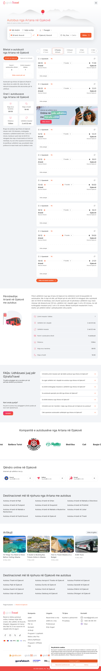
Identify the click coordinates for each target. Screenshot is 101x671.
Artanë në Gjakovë (11, 58)
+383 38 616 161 (90, 621)
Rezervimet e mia (52, 618)
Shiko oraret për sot (18, 75)
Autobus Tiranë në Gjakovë (13, 580)
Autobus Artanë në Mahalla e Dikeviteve (82, 501)
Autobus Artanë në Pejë (12, 501)
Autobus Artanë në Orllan (44, 501)
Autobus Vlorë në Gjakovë (45, 589)
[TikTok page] (20, 635)
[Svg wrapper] (15, 656)
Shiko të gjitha (91, 532)
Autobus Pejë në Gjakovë (12, 585)
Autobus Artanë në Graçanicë (46, 505)
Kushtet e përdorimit (69, 618)
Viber (86, 624)
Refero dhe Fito (33, 637)
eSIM (29, 618)
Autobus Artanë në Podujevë (14, 505)
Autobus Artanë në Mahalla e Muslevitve (50, 509)
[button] (69, 374)
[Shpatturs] (49, 444)
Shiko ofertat (46, 121)
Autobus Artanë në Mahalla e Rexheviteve (14, 510)
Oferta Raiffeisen (34, 640)
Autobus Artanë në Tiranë (77, 516)
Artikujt (30, 630)
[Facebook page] (5, 635)
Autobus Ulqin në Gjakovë (13, 593)
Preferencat (50, 624)
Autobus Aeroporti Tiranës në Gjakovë (49, 580)
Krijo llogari (50, 627)
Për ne (30, 624)
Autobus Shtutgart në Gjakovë (78, 593)
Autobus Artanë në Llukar (76, 509)
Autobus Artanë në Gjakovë (45, 516)
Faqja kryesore (8, 604)
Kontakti (8, 413)
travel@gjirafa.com (91, 618)
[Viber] (82, 624)
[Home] (11, 2)
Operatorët (32, 621)
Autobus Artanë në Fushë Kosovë (15, 516)
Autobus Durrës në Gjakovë (45, 585)
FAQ (29, 646)
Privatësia (66, 621)
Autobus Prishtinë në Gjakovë (78, 580)
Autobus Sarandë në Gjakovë (78, 585)
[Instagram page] (10, 635)
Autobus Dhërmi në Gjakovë (77, 589)
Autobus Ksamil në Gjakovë (13, 589)
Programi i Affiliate (35, 643)
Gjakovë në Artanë (26, 58)
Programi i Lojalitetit (35, 633)
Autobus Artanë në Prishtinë (77, 505)
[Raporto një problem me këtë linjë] (94, 58)
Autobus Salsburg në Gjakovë (46, 593)
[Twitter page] (15, 635)
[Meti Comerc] (29, 444)
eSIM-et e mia (51, 621)
